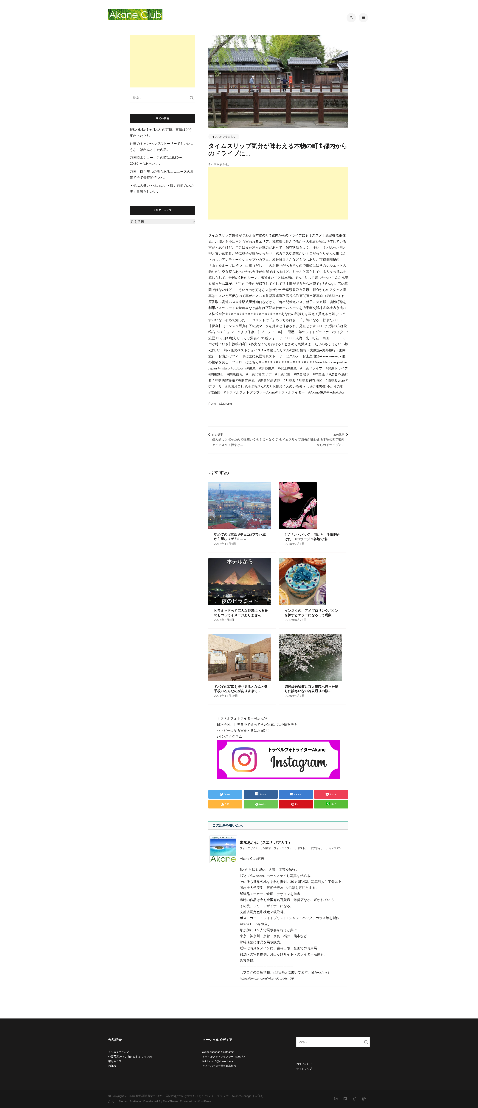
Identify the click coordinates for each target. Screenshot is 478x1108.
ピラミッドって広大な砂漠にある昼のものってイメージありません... (241, 613)
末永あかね (221, 164)
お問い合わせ (304, 1064)
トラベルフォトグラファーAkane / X (223, 1056)
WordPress (204, 1101)
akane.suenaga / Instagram (218, 1052)
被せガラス (114, 1061)
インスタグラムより (224, 136)
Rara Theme (171, 1101)
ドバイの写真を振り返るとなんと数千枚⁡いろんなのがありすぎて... (241, 689)
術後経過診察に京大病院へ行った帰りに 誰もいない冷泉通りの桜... (311, 689)
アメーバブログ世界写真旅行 (219, 1066)
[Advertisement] (278, 193)
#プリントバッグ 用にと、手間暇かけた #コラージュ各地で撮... (312, 537)
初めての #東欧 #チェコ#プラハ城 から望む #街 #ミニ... (240, 536)
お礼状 (112, 1066)
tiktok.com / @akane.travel (218, 1061)
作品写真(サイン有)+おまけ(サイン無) (130, 1056)
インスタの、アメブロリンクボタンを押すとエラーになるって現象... (311, 613)
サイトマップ (304, 1069)
